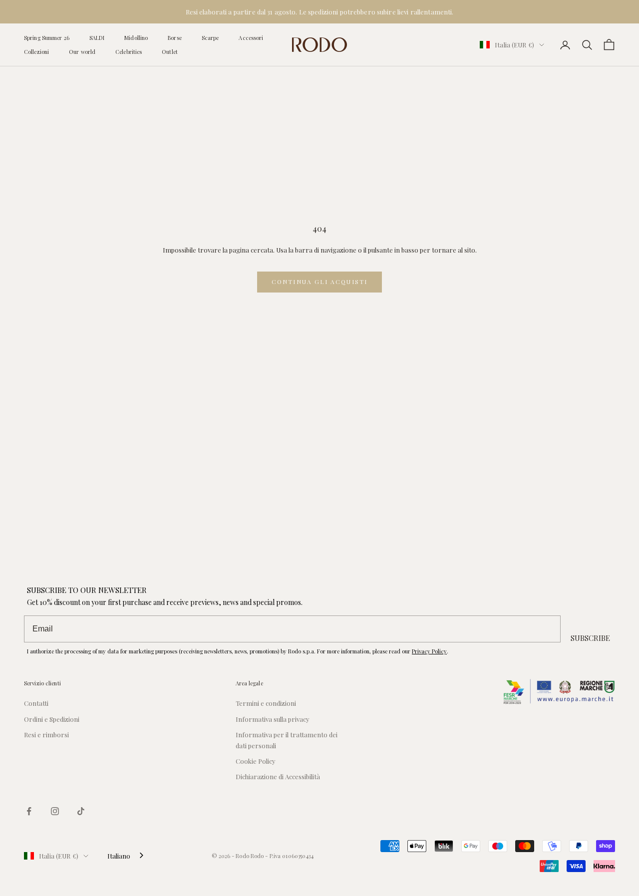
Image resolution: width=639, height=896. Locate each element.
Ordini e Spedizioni (51, 719)
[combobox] (126, 856)
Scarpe (210, 37)
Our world (82, 51)
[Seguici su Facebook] (29, 811)
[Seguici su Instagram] (55, 811)
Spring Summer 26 (46, 37)
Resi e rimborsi (46, 734)
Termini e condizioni (266, 703)
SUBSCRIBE (590, 638)
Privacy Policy (429, 651)
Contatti (36, 703)
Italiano (118, 856)
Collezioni (36, 51)
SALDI (97, 37)
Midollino (136, 37)
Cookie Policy (256, 761)
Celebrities (128, 51)
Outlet (170, 51)
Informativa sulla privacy (273, 719)
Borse (175, 37)
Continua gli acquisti (319, 282)
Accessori (251, 37)
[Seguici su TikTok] (81, 811)
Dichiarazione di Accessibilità (278, 776)
